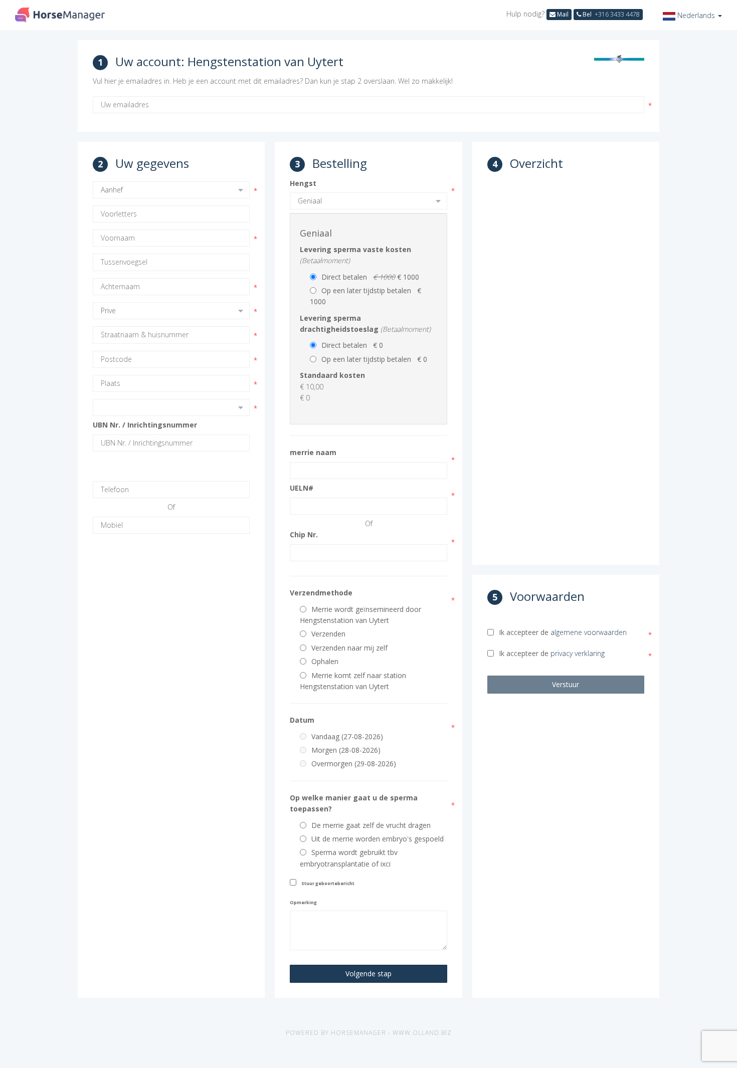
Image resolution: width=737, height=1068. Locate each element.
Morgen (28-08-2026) (346, 750)
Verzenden (328, 633)
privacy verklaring (577, 653)
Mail (562, 14)
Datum (302, 720)
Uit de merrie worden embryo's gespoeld (377, 838)
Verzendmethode (321, 592)
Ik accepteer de (563, 632)
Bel (610, 14)
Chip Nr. (304, 534)
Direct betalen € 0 (352, 345)
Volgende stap (368, 973)
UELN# (301, 488)
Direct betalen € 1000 (370, 277)
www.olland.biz (422, 1032)
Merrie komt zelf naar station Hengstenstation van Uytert (353, 681)
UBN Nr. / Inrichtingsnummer (145, 425)
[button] (692, 15)
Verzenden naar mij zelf (349, 648)
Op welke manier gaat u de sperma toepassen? (354, 803)
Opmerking (303, 902)
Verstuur (565, 684)
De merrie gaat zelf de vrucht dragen (371, 825)
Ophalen (324, 661)
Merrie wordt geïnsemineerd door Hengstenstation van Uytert (360, 614)
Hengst (303, 183)
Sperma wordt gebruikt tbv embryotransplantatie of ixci (349, 857)
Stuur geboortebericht (327, 883)
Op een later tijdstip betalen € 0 (374, 359)
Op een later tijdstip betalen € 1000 (365, 296)
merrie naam (313, 452)
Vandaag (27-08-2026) (347, 736)
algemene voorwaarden (588, 632)
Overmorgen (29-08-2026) (353, 763)
